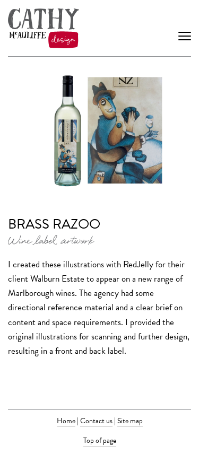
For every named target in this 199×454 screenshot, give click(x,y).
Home (66, 420)
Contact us (96, 420)
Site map (130, 420)
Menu (184, 28)
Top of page (99, 440)
